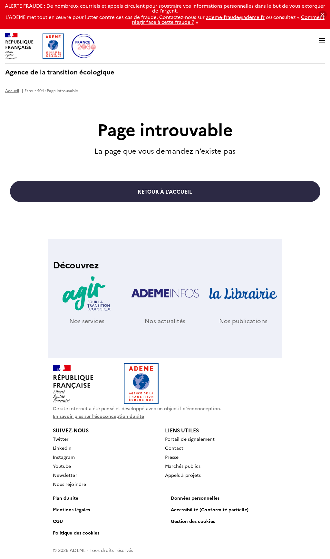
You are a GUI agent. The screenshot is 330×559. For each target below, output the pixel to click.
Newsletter (65, 475)
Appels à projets (183, 475)
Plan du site (65, 498)
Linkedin (62, 448)
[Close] (323, 15)
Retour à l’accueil (165, 191)
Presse (172, 457)
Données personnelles (195, 498)
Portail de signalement (190, 439)
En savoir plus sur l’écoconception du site (98, 416)
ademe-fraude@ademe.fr (235, 17)
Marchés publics (182, 466)
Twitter (61, 439)
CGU (58, 521)
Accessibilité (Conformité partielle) (209, 509)
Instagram (64, 457)
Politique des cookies (76, 532)
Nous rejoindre (69, 484)
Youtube (62, 466)
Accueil (12, 90)
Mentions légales (71, 509)
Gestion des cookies (193, 521)
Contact (174, 448)
